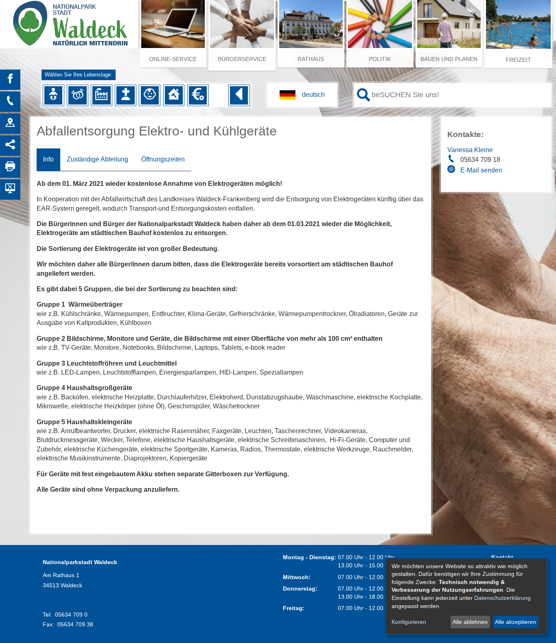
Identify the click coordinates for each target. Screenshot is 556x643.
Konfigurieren (409, 622)
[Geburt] (53, 95)
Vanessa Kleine (470, 149)
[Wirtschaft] (101, 95)
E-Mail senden (481, 170)
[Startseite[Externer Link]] (69, 20)
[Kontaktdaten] (10, 102)
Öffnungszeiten (163, 159)
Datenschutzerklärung (502, 598)
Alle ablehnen (470, 622)
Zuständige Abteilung (97, 159)
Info (48, 159)
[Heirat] (77, 95)
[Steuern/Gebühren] (198, 95)
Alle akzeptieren (515, 622)
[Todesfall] (125, 95)
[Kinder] (150, 95)
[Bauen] (174, 95)
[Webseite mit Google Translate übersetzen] (302, 95)
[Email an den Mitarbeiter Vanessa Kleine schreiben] (452, 170)
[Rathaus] (10, 123)
